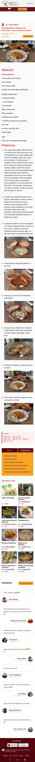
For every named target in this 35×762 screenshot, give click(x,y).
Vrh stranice (17, 741)
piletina (9, 439)
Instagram (21, 755)
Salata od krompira (9, 494)
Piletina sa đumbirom (9, 539)
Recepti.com (3, 751)
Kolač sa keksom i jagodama (13, 462)
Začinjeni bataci (25, 516)
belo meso (10, 441)
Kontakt (14, 751)
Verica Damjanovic (15, 675)
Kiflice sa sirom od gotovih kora (14, 468)
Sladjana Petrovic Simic (18, 620)
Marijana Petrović (15, 710)
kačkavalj (18, 439)
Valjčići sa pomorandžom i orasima (15, 465)
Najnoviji (9, 450)
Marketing (8, 751)
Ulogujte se (22, 9)
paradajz (18, 436)
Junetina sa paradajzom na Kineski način (17, 472)
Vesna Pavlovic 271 (20, 729)
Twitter (10, 755)
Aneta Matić (22, 694)
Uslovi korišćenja (25, 750)
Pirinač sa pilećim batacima (25, 494)
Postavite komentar (26, 583)
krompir (9, 436)
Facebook (5, 755)
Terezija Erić (13, 639)
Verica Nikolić (13, 24)
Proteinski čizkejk (10, 459)
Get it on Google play (23, 745)
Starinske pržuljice (10, 456)
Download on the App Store (12, 745)
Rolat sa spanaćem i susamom (9, 561)
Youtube (15, 755)
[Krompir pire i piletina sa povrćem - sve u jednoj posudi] (18, 247)
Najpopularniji (25, 450)
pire (27, 439)
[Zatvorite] (1, 3)
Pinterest (27, 755)
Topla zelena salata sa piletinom (9, 516)
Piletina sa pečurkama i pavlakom (25, 561)
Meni (17, 760)
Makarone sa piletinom (25, 539)
